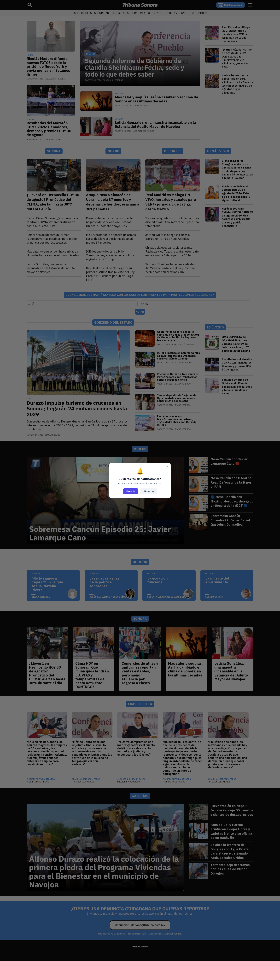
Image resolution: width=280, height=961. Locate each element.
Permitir (130, 491)
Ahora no (149, 491)
